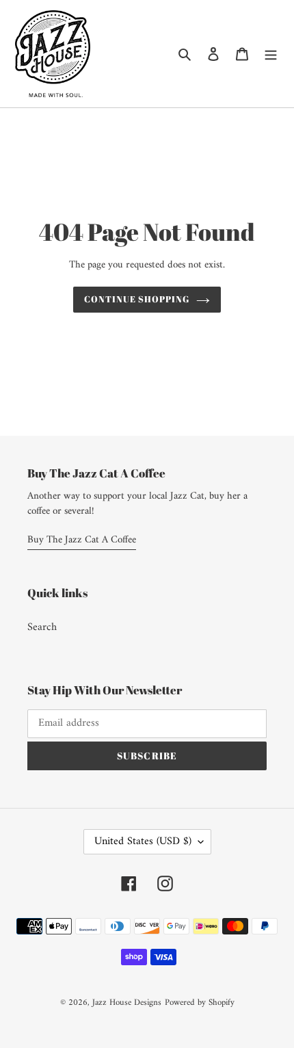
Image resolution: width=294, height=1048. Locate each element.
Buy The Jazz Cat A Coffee (81, 540)
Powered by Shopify (200, 1002)
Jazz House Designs (126, 1002)
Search (42, 627)
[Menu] (270, 53)
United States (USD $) (142, 841)
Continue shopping (137, 299)
